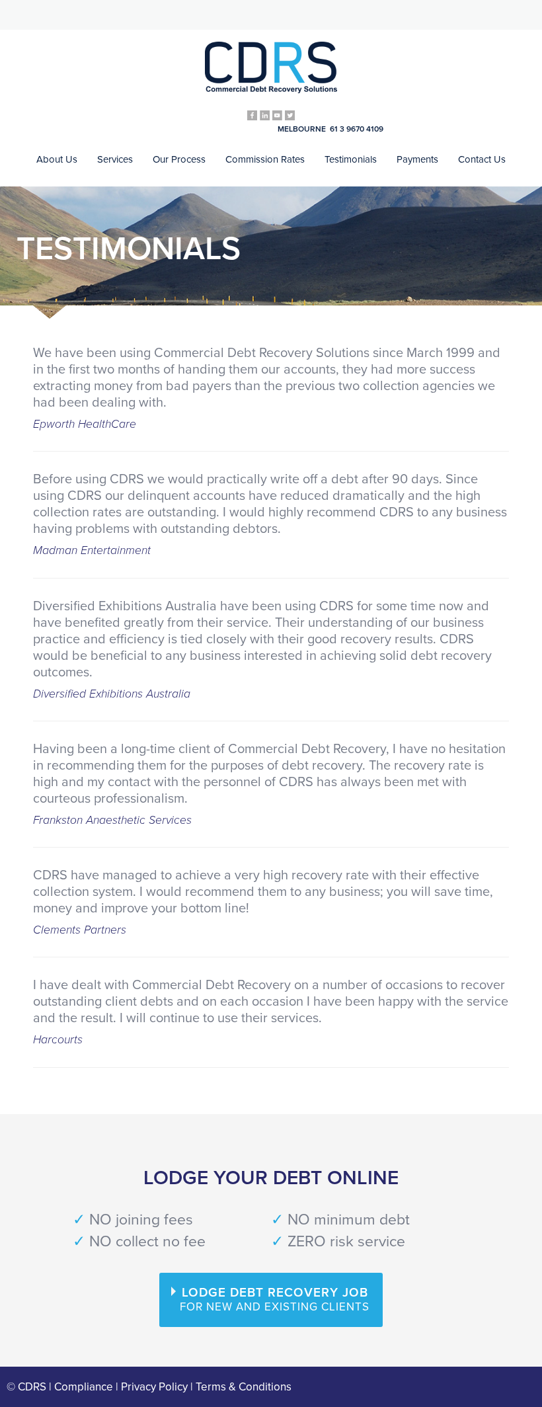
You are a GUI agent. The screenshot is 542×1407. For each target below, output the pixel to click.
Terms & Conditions (243, 1387)
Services (115, 159)
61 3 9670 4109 (356, 129)
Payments (417, 159)
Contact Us (482, 159)
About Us (56, 159)
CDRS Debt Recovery (271, 67)
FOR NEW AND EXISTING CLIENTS (274, 1299)
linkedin (265, 115)
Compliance (83, 1387)
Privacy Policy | (158, 1387)
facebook (252, 115)
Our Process (179, 159)
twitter (290, 115)
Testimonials (351, 159)
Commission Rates (265, 159)
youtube (277, 115)
